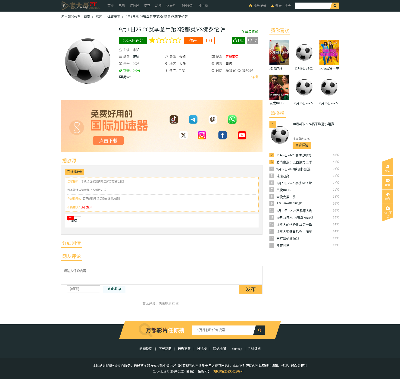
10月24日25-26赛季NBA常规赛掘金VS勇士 (294, 218)
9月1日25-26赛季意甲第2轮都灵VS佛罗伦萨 (157, 17)
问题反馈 (146, 349)
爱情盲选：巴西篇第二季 (294, 162)
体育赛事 (113, 17)
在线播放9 (74, 172)
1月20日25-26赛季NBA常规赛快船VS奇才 (294, 183)
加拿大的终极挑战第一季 (294, 225)
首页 (110, 5)
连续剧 (134, 5)
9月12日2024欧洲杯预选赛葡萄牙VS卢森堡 (293, 169)
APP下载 (388, 214)
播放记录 (259, 5)
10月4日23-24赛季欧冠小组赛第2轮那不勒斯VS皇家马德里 (316, 124)
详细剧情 (71, 243)
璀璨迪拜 (282, 176)
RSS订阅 (254, 349)
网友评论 (71, 256)
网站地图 (219, 349)
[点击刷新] (114, 289)
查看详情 (301, 145)
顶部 (388, 199)
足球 (136, 57)
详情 (254, 77)
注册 (287, 5)
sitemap (237, 349)
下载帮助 (165, 349)
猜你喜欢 (280, 30)
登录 (278, 5)
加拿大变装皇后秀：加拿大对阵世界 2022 (294, 232)
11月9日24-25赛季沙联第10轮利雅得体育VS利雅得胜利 (294, 155)
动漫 (158, 5)
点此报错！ (88, 207)
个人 (388, 171)
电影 (122, 5)
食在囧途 (282, 245)
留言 (388, 185)
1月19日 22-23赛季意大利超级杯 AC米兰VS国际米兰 (294, 211)
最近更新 (184, 349)
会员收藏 (251, 31)
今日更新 (187, 5)
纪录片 (171, 5)
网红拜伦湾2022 (287, 238)
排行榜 (203, 5)
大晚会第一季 (286, 197)
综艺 (147, 5)
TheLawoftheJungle (289, 203)
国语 (74, 221)
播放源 (69, 160)
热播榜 (277, 113)
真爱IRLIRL (285, 190)
